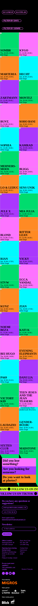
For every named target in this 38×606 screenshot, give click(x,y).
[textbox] (11, 20)
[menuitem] (20, 12)
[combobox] (11, 21)
